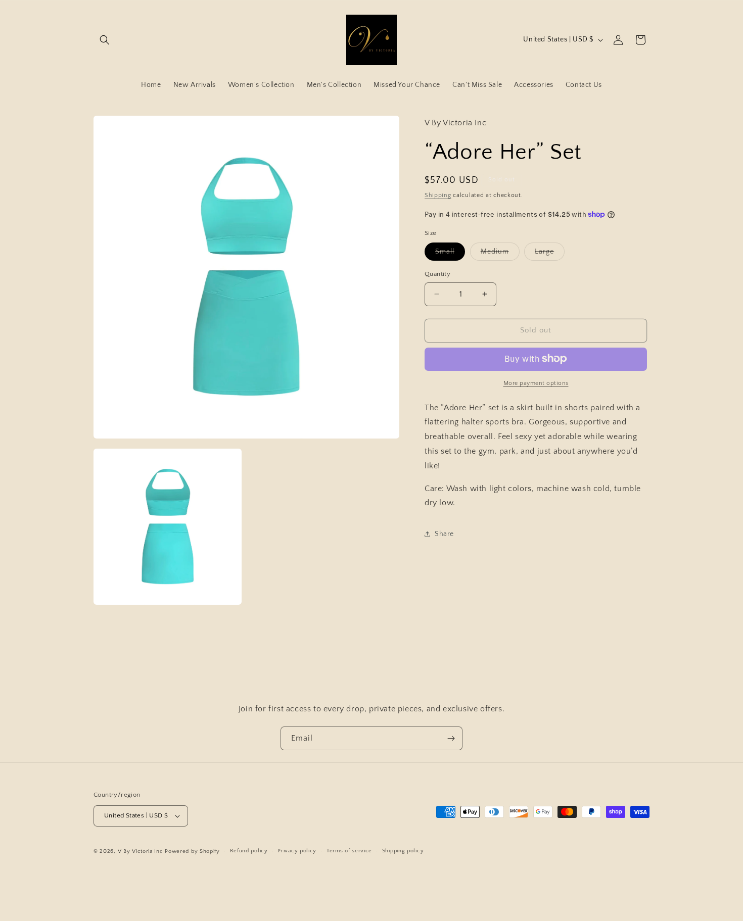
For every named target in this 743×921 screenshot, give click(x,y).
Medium (500, 254)
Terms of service (349, 851)
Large (550, 254)
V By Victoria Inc (140, 851)
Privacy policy (296, 851)
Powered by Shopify (192, 851)
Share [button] (444, 533)
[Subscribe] (451, 738)
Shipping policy (403, 851)
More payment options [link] (536, 382)
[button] (105, 40)
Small (450, 254)
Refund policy (249, 851)
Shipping (438, 194)
